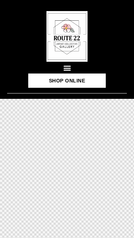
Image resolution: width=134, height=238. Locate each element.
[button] (67, 68)
